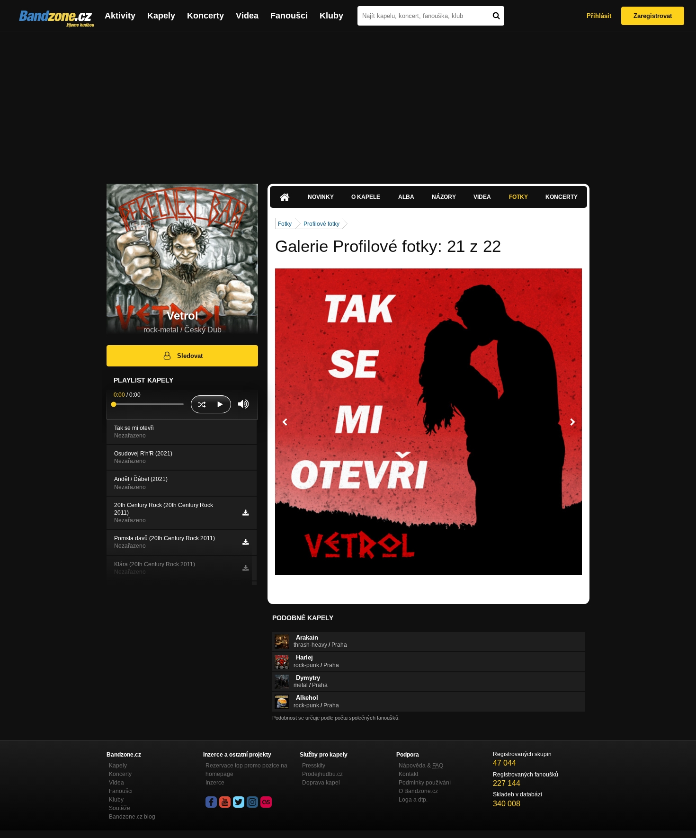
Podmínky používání (425, 782)
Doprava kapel (321, 782)
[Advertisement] (348, 103)
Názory (444, 197)
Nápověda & (421, 765)
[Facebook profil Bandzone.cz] (211, 802)
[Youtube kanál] (225, 802)
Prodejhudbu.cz (322, 774)
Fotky (518, 197)
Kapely (161, 15)
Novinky (321, 197)
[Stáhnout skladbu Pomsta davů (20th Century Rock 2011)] (245, 542)
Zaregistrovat (653, 15)
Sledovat (190, 355)
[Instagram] (252, 802)
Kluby (331, 15)
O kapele (365, 197)
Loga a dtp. (413, 799)
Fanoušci (289, 15)
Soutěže (119, 808)
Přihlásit (599, 15)
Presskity (313, 765)
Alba (406, 197)
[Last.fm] (266, 802)
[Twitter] (238, 802)
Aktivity (120, 15)
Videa (247, 15)
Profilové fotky (321, 224)
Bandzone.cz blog (132, 816)
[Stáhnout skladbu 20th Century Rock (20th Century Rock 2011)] (245, 512)
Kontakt (408, 774)
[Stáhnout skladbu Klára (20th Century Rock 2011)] (245, 568)
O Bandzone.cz (418, 791)
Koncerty (205, 15)
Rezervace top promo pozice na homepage (246, 769)
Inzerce (214, 782)
